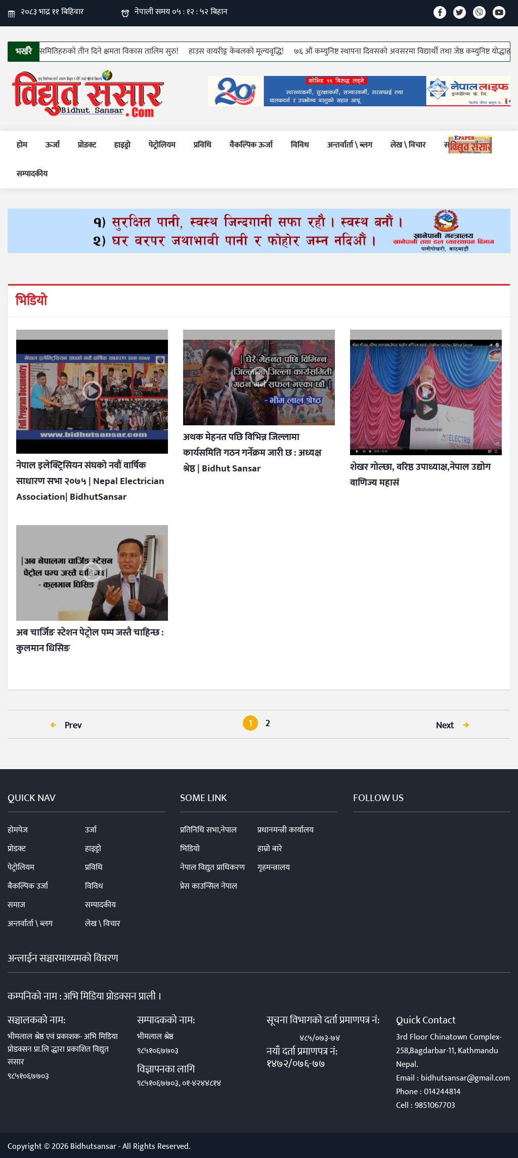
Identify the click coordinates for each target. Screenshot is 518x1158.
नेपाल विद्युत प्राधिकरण (212, 867)
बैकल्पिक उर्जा (28, 886)
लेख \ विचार (408, 145)
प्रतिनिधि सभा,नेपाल (208, 830)
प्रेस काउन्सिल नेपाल (208, 886)
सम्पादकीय (32, 174)
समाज (16, 905)
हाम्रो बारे (269, 849)
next (446, 725)
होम (22, 145)
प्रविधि (202, 145)
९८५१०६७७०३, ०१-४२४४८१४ (179, 1083)
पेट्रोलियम (162, 145)
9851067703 (435, 1105)
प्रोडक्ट (87, 145)
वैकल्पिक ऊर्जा (251, 145)
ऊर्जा (53, 145)
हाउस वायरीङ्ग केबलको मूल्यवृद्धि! (217, 51)
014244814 (442, 1092)
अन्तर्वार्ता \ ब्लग (349, 145)
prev (72, 725)
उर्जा (91, 830)
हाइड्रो (122, 145)
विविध (300, 145)
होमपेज (18, 830)
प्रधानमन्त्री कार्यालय (285, 830)
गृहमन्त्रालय (273, 867)
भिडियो (190, 849)
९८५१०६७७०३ (28, 1076)
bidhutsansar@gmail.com (465, 1078)
